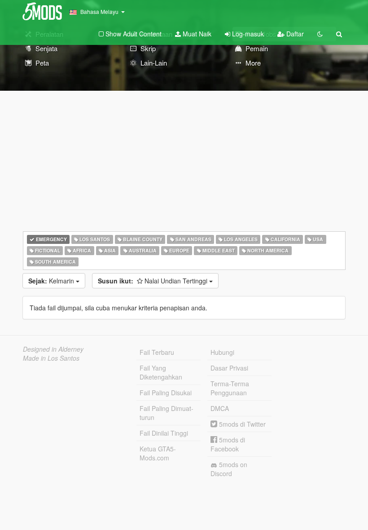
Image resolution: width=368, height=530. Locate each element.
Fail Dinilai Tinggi (164, 432)
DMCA (219, 408)
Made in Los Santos (51, 357)
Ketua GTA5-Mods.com (158, 453)
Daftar (294, 33)
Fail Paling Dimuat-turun (166, 413)
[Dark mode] (320, 33)
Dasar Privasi (229, 367)
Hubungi (222, 352)
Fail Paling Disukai (166, 392)
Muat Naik (196, 33)
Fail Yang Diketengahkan (161, 372)
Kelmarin (52, 280)
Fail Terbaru (157, 352)
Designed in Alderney (53, 348)
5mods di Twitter (241, 424)
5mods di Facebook (227, 444)
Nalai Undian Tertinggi (153, 280)
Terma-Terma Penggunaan (229, 388)
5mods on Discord (228, 469)
